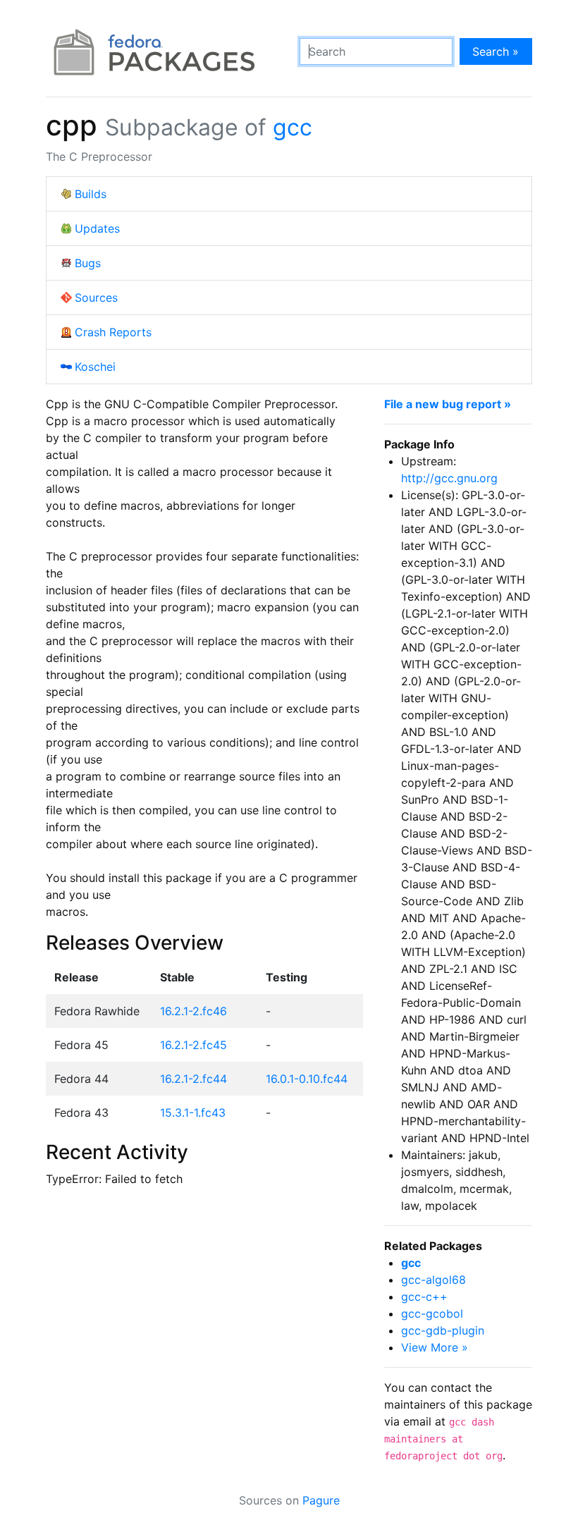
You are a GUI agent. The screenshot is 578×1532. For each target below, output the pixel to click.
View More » (434, 1347)
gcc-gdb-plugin (442, 1330)
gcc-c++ (424, 1296)
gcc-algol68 (433, 1280)
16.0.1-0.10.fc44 (307, 1079)
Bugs (88, 263)
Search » (495, 51)
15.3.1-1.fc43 (193, 1112)
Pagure (321, 1500)
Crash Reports (113, 332)
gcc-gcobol (432, 1313)
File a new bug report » (447, 404)
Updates (97, 228)
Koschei (95, 367)
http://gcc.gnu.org (449, 478)
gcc (292, 127)
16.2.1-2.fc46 (193, 1011)
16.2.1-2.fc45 (193, 1045)
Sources (96, 297)
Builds (90, 194)
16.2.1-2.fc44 (193, 1079)
